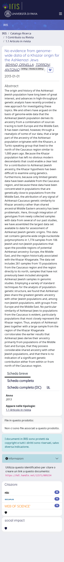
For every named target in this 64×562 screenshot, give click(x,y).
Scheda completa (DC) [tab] (24, 387)
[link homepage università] (21, 14)
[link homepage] (12, 6)
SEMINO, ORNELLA (19, 65)
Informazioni (15, 458)
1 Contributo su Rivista (20, 37)
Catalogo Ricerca (20, 33)
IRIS (4, 33)
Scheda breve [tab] (17, 373)
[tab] (48, 387)
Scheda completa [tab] (20, 381)
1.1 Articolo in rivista (18, 41)
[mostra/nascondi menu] (60, 13)
